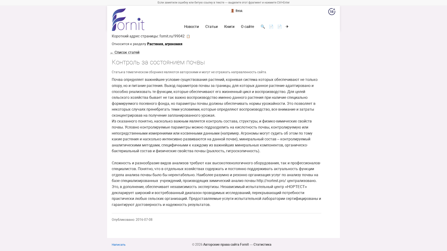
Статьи (211, 27)
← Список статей (124, 52)
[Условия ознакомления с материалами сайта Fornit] (331, 12)
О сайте (247, 27)
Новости (191, 27)
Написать (118, 244)
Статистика (262, 244)
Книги (229, 27)
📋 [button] (188, 36)
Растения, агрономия (164, 44)
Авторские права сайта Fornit (226, 244)
